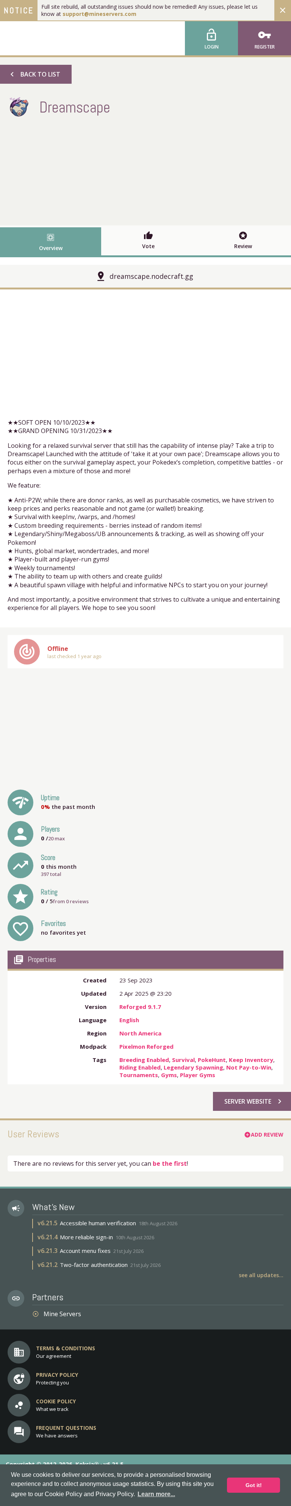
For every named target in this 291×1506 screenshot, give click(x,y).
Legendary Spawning (193, 1067)
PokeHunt (212, 1059)
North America (140, 1033)
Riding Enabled (140, 1067)
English (129, 1020)
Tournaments (138, 1075)
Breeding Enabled (144, 1059)
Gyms (169, 1075)
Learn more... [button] (156, 1494)
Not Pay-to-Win (248, 1067)
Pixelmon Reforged (146, 1046)
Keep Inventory (251, 1059)
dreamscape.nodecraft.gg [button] (151, 276)
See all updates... (261, 1275)
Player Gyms (197, 1075)
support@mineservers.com (99, 13)
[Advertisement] (145, 170)
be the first (170, 1163)
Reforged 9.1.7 (140, 1006)
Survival (183, 1059)
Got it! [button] (254, 1485)
